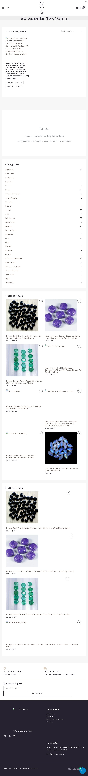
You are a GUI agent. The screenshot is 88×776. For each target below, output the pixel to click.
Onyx (7, 238)
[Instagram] (5, 736)
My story (50, 717)
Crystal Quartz (11, 198)
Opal (7, 242)
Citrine (8, 190)
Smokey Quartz (11, 270)
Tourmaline (10, 283)
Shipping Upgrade (12, 266)
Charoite (8, 186)
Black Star (9, 174)
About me (50, 714)
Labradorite (10, 218)
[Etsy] (10, 736)
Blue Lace (9, 178)
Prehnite (8, 250)
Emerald (8, 202)
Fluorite (8, 206)
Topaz (7, 279)
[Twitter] (14, 736)
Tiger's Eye (9, 275)
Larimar (8, 226)
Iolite (7, 214)
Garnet (8, 210)
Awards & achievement (55, 719)
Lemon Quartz (11, 230)
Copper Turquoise (12, 194)
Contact (50, 722)
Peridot (8, 246)
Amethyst (9, 170)
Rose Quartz (10, 262)
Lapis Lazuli (10, 222)
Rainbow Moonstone (13, 258)
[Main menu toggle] (3, 8)
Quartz (8, 254)
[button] (86, 2)
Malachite (9, 234)
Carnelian (9, 182)
